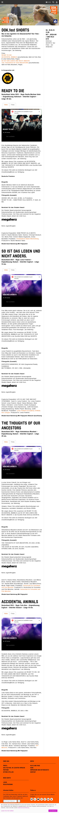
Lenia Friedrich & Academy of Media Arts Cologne (21, 411)
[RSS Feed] (35, 799)
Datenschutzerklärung (23, 807)
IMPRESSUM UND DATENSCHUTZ (39, 770)
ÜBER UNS (6, 761)
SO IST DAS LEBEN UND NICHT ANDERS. (16, 61)
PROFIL (5, 765)
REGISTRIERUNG (8, 784)
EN (50, 2)
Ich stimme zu (53, 810)
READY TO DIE (7, 55)
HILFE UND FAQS (35, 765)
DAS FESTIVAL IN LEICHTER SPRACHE (14, 768)
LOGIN (5, 782)
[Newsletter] (31, 799)
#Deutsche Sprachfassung (35, 415)
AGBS (31, 768)
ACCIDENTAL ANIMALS (9, 57)
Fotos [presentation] (13, 105)
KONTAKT (33, 772)
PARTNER (6, 770)
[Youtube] (38, 799)
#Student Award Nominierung (9, 244)
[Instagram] (41, 799)
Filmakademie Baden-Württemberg (27, 239)
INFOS (32, 761)
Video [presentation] (6, 105)
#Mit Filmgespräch (23, 244)
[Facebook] (44, 799)
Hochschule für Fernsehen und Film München (21, 590)
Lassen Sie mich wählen (7, 810)
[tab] (6, 104)
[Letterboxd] (51, 800)
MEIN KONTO (7, 778)
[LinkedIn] (48, 799)
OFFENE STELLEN (8, 772)
